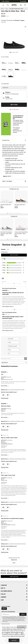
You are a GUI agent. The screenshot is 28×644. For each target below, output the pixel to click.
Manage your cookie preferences (14, 629)
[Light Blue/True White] (11, 61)
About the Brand (7, 181)
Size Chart (6, 83)
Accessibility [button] (23, 1)
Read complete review (7, 306)
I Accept (14, 640)
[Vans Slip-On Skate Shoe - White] (7, 197)
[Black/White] (4, 75)
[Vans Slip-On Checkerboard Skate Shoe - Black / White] (7, 224)
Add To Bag (14, 104)
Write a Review (14, 255)
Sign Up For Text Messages (8, 611)
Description (5, 140)
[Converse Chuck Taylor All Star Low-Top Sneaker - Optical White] (21, 224)
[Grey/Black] (24, 61)
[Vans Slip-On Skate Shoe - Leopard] (21, 197)
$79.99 (16, 207)
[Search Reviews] (25, 358)
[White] (24, 68)
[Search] (8, 5)
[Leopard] (4, 68)
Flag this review (4, 398)
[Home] (14, 5)
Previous (1, 202)
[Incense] (17, 61)
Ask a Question (14, 576)
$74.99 (2, 235)
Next (27, 202)
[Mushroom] (4, 61)
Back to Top (14, 559)
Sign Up (4, 608)
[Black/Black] (11, 75)
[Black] (17, 68)
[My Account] (21, 5)
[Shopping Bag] (25, 5)
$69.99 (2, 207)
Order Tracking (5, 1)
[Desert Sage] (11, 68)
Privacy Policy (9, 619)
